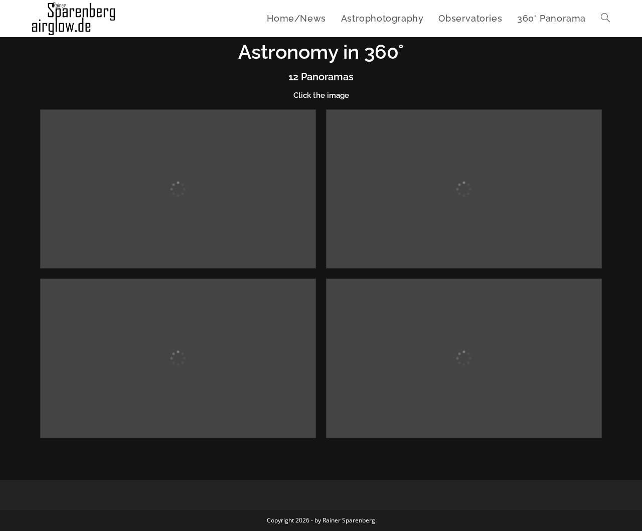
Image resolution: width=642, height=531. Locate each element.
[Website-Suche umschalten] (605, 18)
